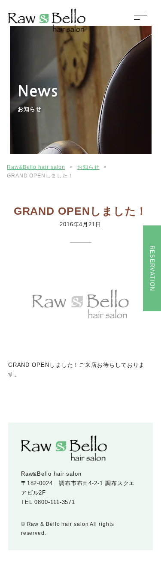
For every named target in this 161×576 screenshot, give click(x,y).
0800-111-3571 (54, 502)
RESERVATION (152, 268)
